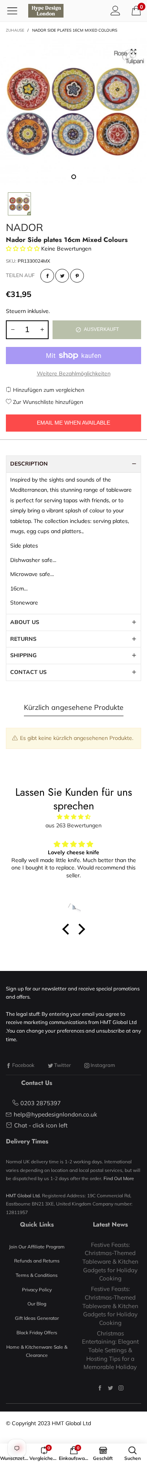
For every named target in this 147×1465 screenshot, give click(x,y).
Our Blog (36, 1304)
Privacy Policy (37, 1290)
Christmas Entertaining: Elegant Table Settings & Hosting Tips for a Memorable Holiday (110, 1350)
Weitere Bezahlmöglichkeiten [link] (74, 373)
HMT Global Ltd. (23, 1195)
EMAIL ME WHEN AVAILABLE (73, 423)
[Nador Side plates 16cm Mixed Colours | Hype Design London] (73, 111)
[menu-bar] (15, 10)
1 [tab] (74, 177)
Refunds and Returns (37, 1261)
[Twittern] (62, 276)
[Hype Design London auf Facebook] (99, 1388)
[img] (73, 817)
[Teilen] (47, 276)
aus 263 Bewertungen (73, 825)
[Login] (115, 10)
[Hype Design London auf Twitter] (110, 1388)
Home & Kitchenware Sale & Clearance (36, 1351)
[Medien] (133, 52)
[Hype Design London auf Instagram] (120, 1388)
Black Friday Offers (36, 1332)
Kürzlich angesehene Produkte (73, 707)
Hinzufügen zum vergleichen (47, 389)
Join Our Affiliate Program (37, 1247)
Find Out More (118, 1178)
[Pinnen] (77, 276)
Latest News (110, 1224)
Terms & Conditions (37, 1275)
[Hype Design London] (45, 11)
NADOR (24, 227)
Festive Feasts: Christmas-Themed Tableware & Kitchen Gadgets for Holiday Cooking (110, 1261)
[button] (12, 329)
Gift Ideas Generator (37, 1318)
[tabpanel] (73, 111)
